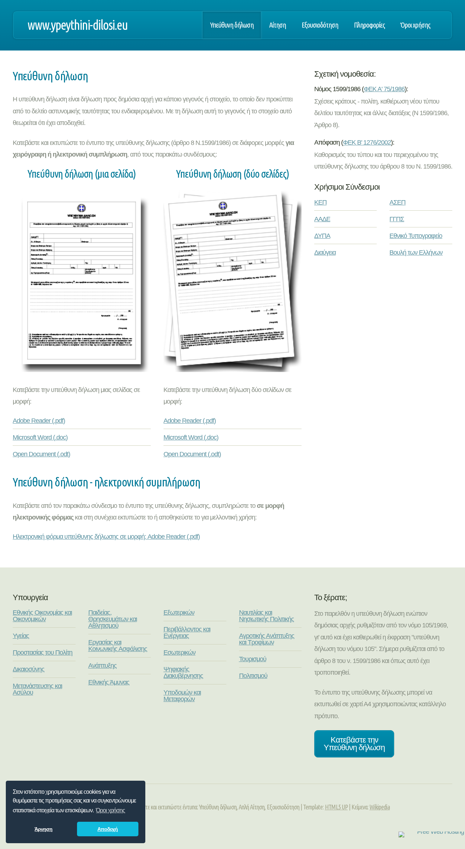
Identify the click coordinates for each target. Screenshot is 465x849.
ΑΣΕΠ (397, 202)
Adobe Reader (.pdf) (39, 420)
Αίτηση (277, 25)
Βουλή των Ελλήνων (415, 252)
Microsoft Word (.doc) (40, 437)
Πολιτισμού (253, 675)
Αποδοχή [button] (107, 829)
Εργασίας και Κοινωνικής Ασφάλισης (117, 645)
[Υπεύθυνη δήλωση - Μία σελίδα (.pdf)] (82, 369)
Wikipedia (379, 806)
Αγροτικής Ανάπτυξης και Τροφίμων (266, 639)
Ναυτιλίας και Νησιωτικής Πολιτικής (266, 616)
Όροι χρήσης (415, 25)
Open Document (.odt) (41, 454)
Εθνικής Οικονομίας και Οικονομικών (42, 616)
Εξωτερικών (178, 612)
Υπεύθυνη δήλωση (232, 25)
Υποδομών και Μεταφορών (182, 696)
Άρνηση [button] (43, 829)
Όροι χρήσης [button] (110, 810)
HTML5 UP (336, 806)
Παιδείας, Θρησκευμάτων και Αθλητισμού (112, 619)
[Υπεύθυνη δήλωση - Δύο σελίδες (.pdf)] (232, 369)
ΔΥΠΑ (322, 235)
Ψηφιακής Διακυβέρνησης (183, 672)
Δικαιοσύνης (28, 669)
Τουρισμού (252, 659)
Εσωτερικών (179, 652)
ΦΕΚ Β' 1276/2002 (367, 142)
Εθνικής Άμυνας (108, 682)
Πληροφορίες (369, 25)
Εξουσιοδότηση (320, 25)
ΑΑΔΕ (322, 219)
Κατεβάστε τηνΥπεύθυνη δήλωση (354, 743)
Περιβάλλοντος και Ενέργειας (186, 632)
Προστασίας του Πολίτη (42, 652)
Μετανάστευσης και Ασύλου (37, 689)
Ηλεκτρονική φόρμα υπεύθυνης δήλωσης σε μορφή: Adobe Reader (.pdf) (106, 536)
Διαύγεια (325, 252)
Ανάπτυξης (102, 665)
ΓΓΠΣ (396, 219)
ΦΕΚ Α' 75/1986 (384, 89)
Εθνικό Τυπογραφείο (415, 235)
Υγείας (21, 635)
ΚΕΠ (320, 202)
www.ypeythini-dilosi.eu (78, 24)
